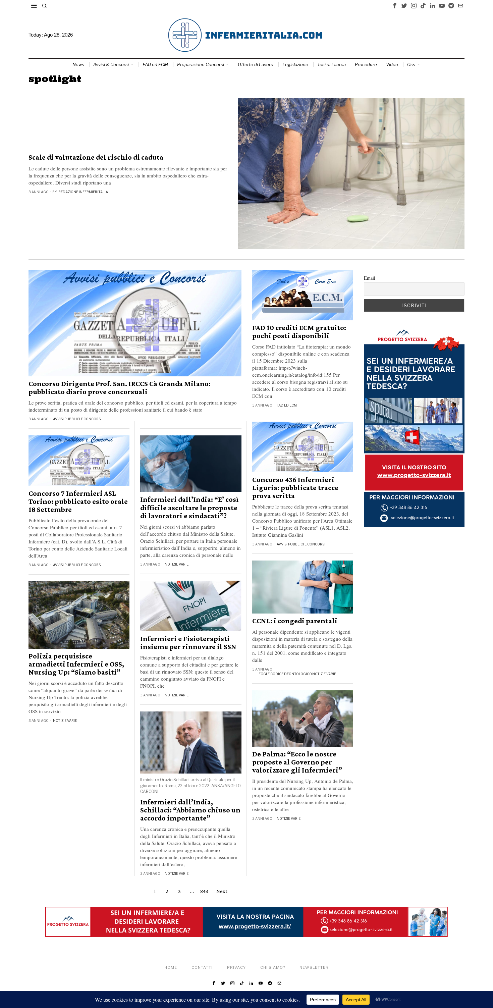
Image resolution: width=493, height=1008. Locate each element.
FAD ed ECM (287, 405)
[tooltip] (395, 5)
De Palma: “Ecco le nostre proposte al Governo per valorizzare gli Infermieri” (297, 762)
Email (369, 278)
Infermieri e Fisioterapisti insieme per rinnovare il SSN (188, 643)
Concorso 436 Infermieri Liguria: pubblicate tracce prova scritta (295, 488)
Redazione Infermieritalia (83, 192)
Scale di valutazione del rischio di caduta (96, 157)
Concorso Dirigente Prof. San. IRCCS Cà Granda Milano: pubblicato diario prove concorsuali (120, 388)
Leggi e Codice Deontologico (284, 674)
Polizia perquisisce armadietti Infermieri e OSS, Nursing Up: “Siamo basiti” (76, 664)
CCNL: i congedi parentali (294, 621)
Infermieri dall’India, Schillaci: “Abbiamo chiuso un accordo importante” (190, 810)
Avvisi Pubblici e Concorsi (77, 419)
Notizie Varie (176, 564)
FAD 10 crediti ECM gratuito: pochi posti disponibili (299, 332)
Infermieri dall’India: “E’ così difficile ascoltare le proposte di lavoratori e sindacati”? (189, 507)
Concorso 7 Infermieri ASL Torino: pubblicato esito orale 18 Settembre (78, 501)
